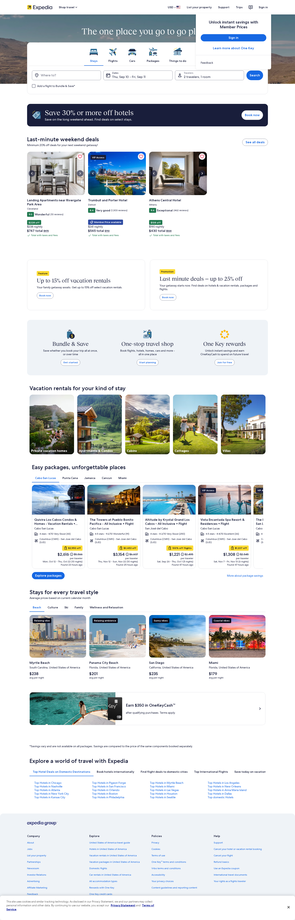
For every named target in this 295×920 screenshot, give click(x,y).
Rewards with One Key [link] (101, 887)
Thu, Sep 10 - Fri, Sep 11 (128, 77)
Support (223, 7)
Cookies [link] (156, 849)
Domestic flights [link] (98, 868)
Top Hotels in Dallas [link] (220, 793)
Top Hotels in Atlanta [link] (47, 790)
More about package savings (245, 575)
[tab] (93, 54)
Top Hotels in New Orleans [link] (224, 786)
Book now (252, 115)
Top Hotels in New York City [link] (51, 793)
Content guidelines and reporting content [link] (174, 887)
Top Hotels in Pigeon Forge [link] (109, 783)
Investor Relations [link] (36, 874)
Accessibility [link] (158, 874)
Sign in (263, 7)
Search (255, 75)
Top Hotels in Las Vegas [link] (164, 790)
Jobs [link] (29, 849)
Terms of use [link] (158, 855)
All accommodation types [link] (103, 881)
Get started (70, 362)
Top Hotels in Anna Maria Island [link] (227, 790)
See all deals (255, 142)
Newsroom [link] (33, 868)
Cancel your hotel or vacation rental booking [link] (238, 849)
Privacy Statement (123, 905)
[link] (233, 62)
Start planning (147, 362)
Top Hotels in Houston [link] (163, 793)
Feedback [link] (32, 894)
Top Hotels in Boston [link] (105, 793)
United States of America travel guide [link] (109, 842)
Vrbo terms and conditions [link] (166, 868)
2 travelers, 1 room (197, 77)
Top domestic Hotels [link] (220, 797)
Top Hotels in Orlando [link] (105, 790)
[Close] (288, 907)
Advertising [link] (33, 881)
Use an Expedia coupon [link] (226, 868)
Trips (239, 7)
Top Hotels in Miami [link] (162, 786)
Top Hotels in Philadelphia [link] (108, 797)
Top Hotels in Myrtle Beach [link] (166, 783)
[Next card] (258, 527)
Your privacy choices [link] (163, 881)
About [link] (30, 842)
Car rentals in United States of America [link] (110, 874)
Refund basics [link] (221, 862)
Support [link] (218, 842)
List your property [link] (36, 855)
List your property (199, 7)
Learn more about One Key (233, 48)
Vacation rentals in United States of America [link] (113, 855)
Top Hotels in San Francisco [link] (109, 786)
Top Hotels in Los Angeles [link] (223, 783)
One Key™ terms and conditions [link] (169, 862)
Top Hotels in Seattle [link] (163, 797)
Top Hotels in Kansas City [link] (49, 797)
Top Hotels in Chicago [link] (47, 783)
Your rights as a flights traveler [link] (230, 881)
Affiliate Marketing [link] (37, 887)
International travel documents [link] (230, 874)
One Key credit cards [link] (100, 894)
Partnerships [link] (34, 862)
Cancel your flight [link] (223, 855)
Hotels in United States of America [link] (108, 849)
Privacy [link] (155, 842)
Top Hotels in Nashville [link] (48, 786)
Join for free (224, 362)
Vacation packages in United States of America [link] (114, 862)
